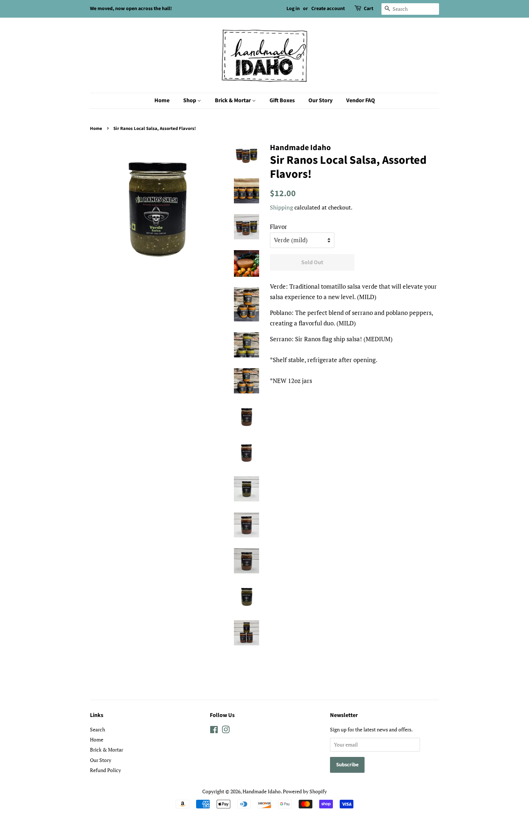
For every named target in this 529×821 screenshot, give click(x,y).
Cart (368, 8)
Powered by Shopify (305, 791)
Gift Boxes (282, 100)
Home (161, 100)
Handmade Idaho (262, 791)
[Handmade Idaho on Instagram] (226, 730)
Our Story (320, 100)
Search (97, 729)
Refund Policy (105, 770)
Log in (293, 8)
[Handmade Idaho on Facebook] (214, 730)
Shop (190, 100)
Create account (328, 8)
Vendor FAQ (360, 100)
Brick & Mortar (233, 100)
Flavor (278, 226)
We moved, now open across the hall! (131, 8)
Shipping (281, 207)
